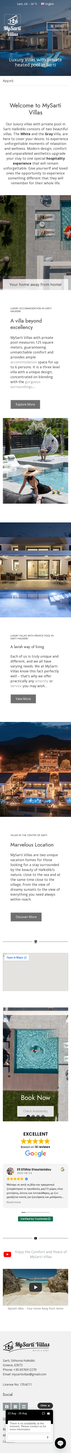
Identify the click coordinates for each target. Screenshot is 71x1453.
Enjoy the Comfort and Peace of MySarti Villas (41, 1254)
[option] (35, 1064)
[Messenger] (43, 1413)
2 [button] (33, 1117)
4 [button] (43, 1117)
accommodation (24, 362)
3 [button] (38, 1117)
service (16, 686)
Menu (59, 26)
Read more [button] (16, 1202)
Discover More (26, 917)
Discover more (35, 1070)
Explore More (25, 404)
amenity (42, 681)
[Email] (48, 1413)
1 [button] (28, 1117)
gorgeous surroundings (25, 384)
